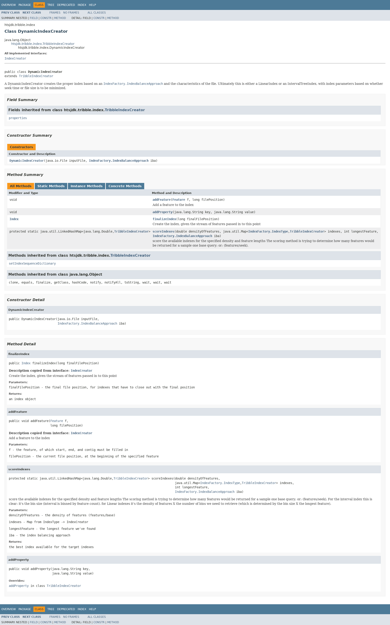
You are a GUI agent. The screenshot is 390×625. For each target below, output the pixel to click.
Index (82, 5)
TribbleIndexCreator (36, 76)
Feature (178, 199)
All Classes (97, 12)
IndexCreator (15, 58)
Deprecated (66, 5)
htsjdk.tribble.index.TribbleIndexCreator (42, 44)
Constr (45, 18)
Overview (8, 5)
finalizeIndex (164, 219)
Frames (54, 12)
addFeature (162, 199)
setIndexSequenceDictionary (32, 263)
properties (18, 118)
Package (25, 5)
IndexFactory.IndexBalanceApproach (119, 160)
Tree (50, 5)
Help (92, 5)
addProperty (162, 212)
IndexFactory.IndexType (268, 231)
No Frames (71, 12)
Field (34, 18)
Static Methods (51, 186)
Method (60, 18)
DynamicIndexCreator (26, 160)
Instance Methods (86, 186)
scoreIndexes (163, 231)
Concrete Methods (125, 186)
